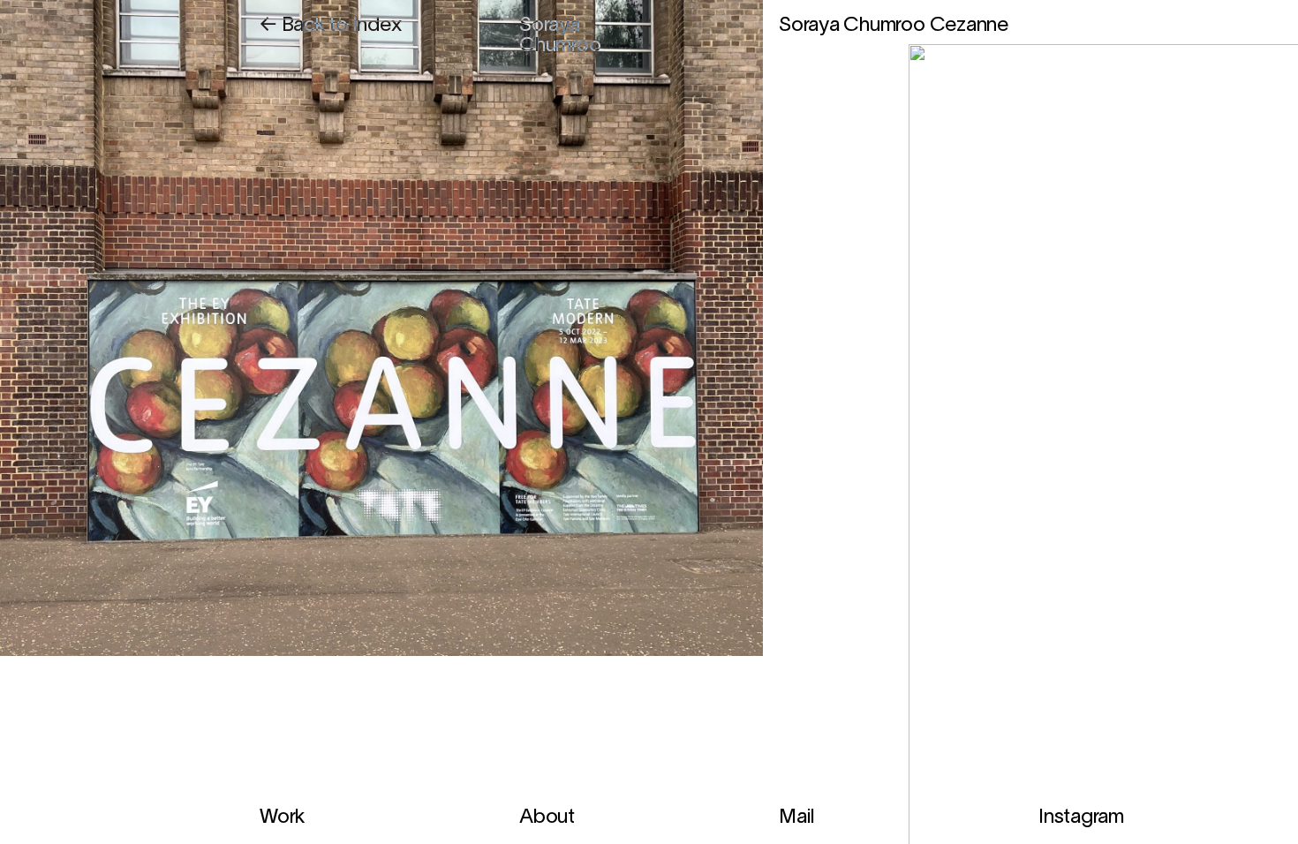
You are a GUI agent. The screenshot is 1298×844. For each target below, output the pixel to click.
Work (282, 818)
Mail (797, 818)
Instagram (1081, 818)
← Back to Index (331, 26)
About (547, 818)
